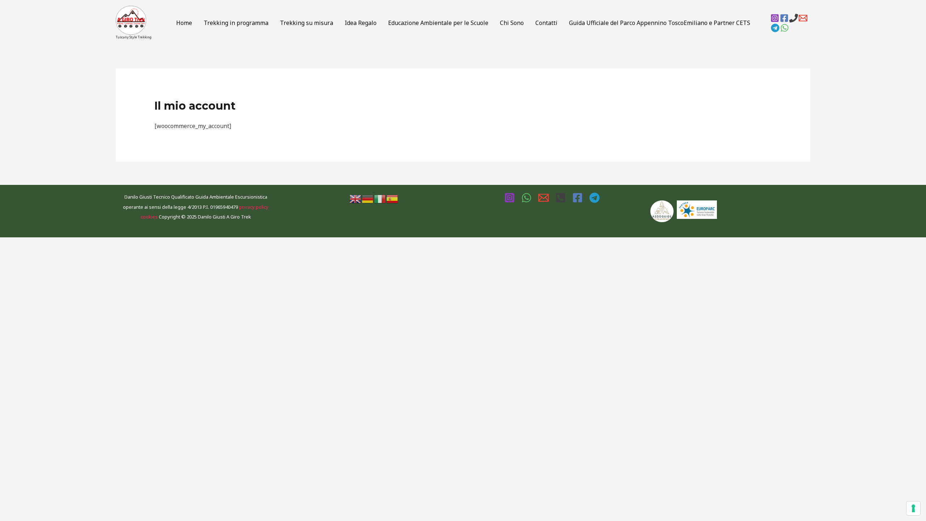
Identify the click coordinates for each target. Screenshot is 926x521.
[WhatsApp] (784, 28)
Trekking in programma (236, 23)
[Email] (803, 18)
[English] (355, 198)
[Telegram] (775, 28)
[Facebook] (784, 18)
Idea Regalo (361, 23)
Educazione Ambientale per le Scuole (438, 23)
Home (184, 23)
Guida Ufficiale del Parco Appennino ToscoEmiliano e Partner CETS (659, 23)
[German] (368, 198)
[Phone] (793, 18)
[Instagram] (774, 18)
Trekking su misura (306, 23)
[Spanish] (392, 198)
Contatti (546, 23)
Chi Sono (512, 23)
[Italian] (380, 198)
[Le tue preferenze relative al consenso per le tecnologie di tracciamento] (913, 508)
